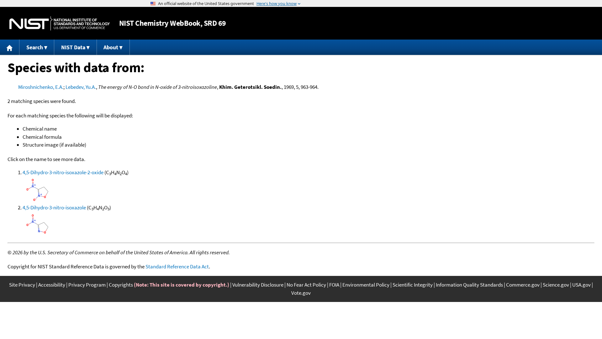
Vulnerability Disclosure (257, 284)
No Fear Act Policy (306, 284)
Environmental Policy (365, 284)
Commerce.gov (523, 284)
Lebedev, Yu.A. (81, 86)
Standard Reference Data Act (177, 266)
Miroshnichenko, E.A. (40, 86)
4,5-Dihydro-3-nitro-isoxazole (54, 207)
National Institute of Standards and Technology (59, 23)
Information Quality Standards (469, 284)
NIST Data (73, 47)
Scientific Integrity (413, 284)
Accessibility (51, 284)
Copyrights (121, 284)
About (110, 47)
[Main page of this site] (9, 47)
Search (34, 47)
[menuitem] (9, 47)
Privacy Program (87, 284)
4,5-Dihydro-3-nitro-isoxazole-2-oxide (63, 172)
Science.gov (556, 284)
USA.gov (581, 284)
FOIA (334, 284)
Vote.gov (301, 292)
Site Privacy (22, 284)
